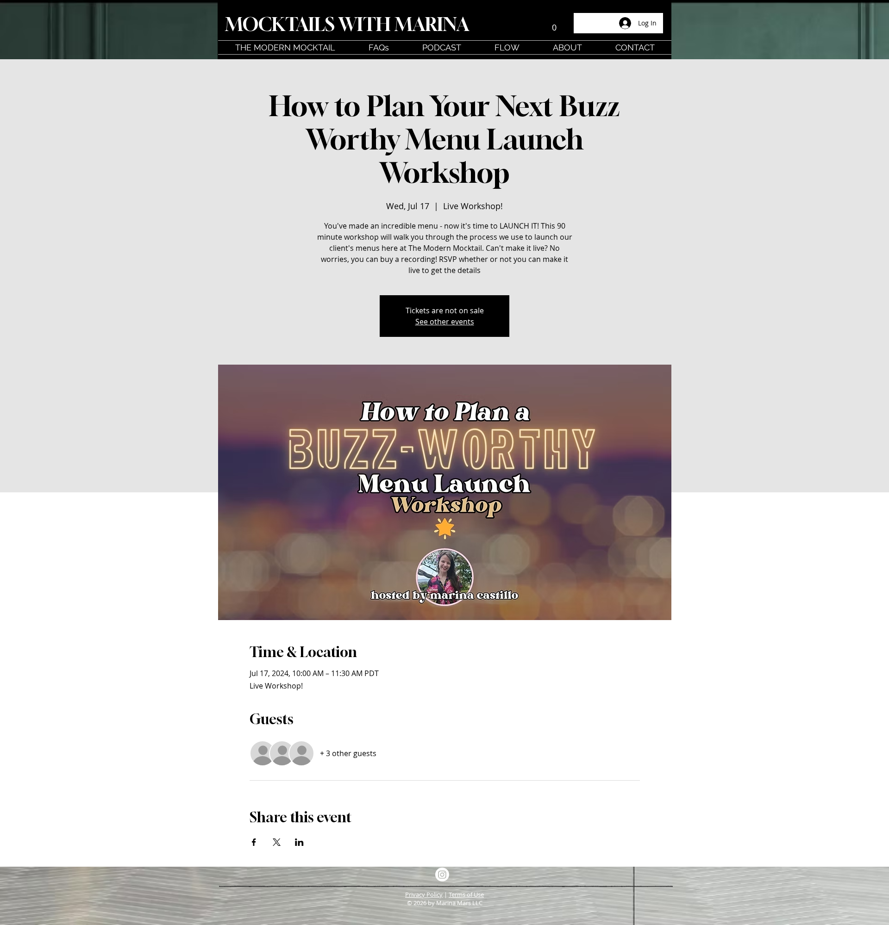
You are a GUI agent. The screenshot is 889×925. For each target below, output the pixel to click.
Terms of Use (466, 894)
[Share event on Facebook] (254, 842)
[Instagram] (442, 875)
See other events (444, 322)
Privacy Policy (424, 894)
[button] (554, 24)
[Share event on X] (276, 842)
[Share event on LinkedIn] (299, 842)
